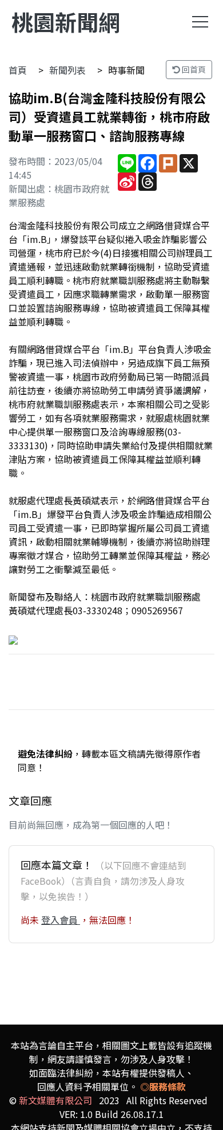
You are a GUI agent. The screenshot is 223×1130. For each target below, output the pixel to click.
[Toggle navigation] (200, 21)
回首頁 (193, 69)
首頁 (18, 70)
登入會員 (60, 920)
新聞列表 (67, 70)
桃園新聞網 (65, 21)
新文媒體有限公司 (55, 1100)
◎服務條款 (163, 1086)
